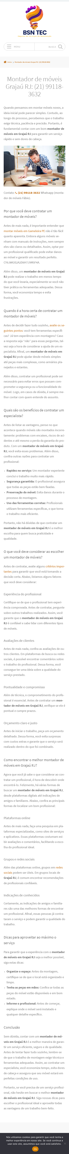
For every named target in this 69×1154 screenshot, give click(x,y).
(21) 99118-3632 (29, 193)
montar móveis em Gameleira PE (24, 231)
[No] (64, 1143)
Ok (35, 1149)
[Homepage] (34, 22)
